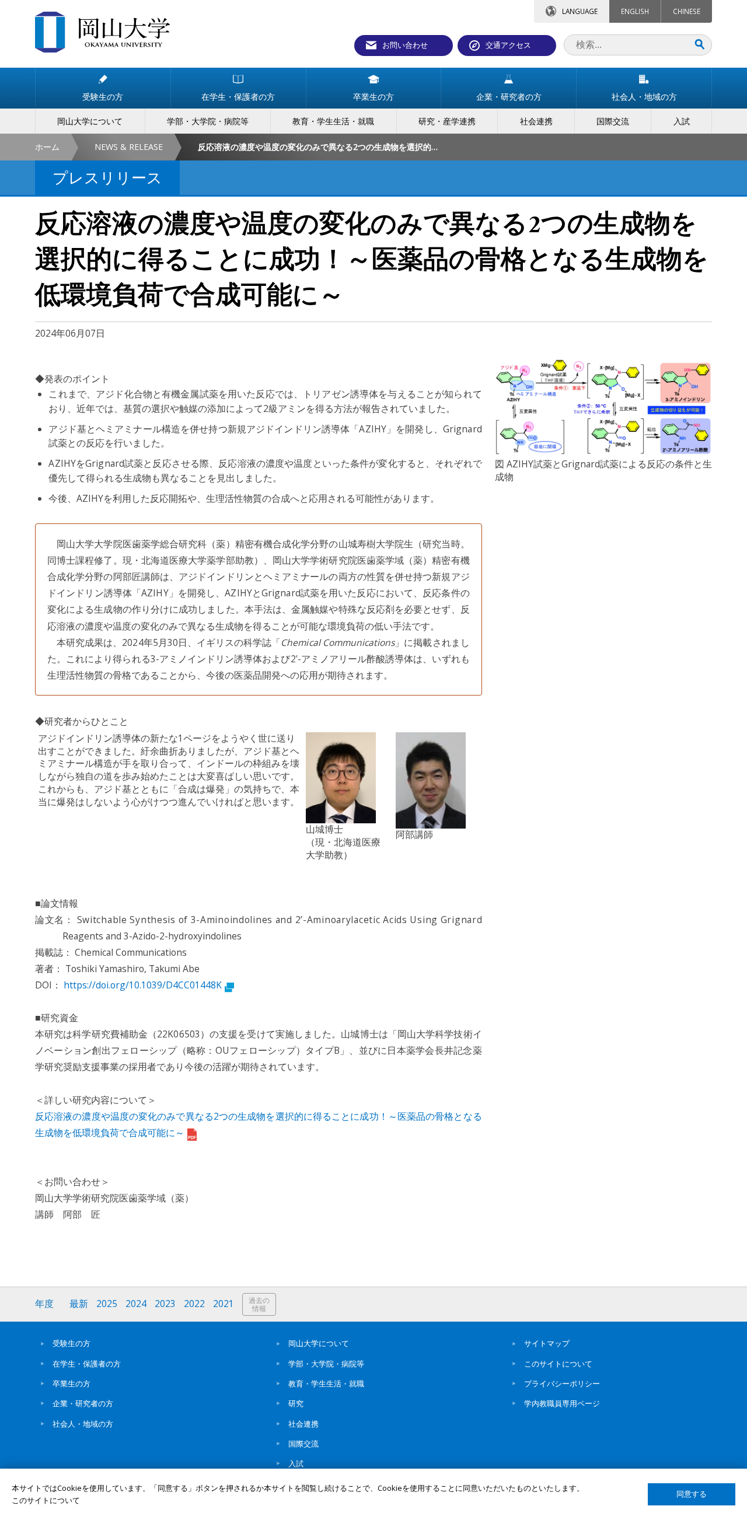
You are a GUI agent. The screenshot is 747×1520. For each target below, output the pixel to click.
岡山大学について (318, 1343)
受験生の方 (71, 1343)
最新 (78, 1304)
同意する (691, 1494)
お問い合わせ (405, 45)
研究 (295, 1403)
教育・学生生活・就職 (326, 1383)
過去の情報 (259, 1304)
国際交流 (303, 1443)
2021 (223, 1304)
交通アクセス (508, 45)
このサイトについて (558, 1363)
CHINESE (686, 11)
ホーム (47, 146)
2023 (165, 1304)
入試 (295, 1463)
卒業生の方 (71, 1383)
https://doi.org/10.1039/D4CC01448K (143, 985)
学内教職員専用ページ (562, 1403)
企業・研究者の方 (83, 1403)
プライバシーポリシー (562, 1383)
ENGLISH (635, 11)
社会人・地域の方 (83, 1423)
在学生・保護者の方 (87, 1363)
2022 (194, 1304)
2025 (106, 1304)
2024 (135, 1304)
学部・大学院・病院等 (326, 1363)
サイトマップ (547, 1343)
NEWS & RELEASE (129, 146)
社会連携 (303, 1423)
